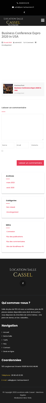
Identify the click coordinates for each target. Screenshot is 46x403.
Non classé (10, 207)
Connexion (10, 231)
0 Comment (29, 42)
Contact (6, 347)
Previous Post (27, 87)
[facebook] (24, 12)
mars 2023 (10, 182)
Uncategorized (6, 45)
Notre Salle (7, 336)
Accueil (6, 332)
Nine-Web (27, 398)
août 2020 (10, 187)
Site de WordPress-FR (15, 246)
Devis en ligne (8, 351)
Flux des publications (14, 236)
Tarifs (5, 340)
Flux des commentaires (15, 241)
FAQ (4, 344)
